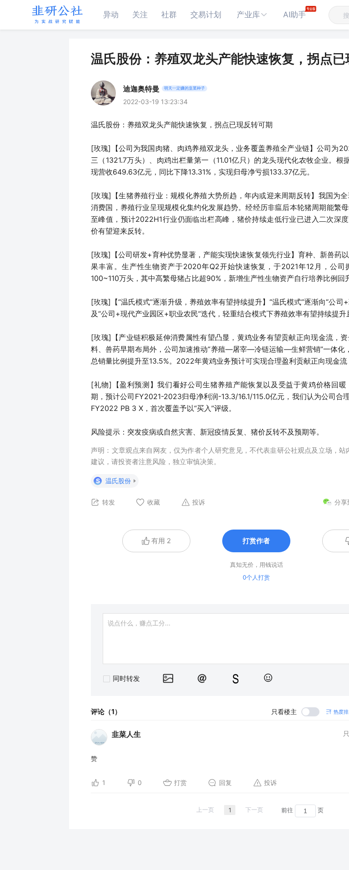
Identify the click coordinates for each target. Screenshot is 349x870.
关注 (140, 14)
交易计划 (205, 14)
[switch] (295, 711)
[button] (252, 15)
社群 (169, 14)
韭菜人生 (126, 734)
